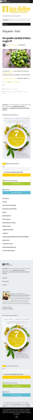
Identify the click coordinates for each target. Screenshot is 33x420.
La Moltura (5, 233)
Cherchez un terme (16, 192)
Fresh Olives (6, 73)
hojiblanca (10, 91)
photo (21, 91)
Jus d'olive (5, 104)
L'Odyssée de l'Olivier (7, 229)
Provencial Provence (7, 243)
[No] (31, 414)
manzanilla (16, 91)
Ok (16, 417)
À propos (4, 278)
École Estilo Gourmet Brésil (9, 208)
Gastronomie (7, 89)
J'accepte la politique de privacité (13, 172)
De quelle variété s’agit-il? (9, 78)
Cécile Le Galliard (13, 45)
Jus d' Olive (18, 404)
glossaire (4, 108)
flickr (5, 91)
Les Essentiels (14, 89)
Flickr (11, 71)
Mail (3, 166)
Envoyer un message (7, 308)
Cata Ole (4, 202)
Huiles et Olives (6, 226)
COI (29, 298)
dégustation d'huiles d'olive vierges (19, 295)
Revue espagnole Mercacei (9, 247)
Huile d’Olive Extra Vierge (8, 222)
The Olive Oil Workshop (8, 250)
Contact (4, 285)
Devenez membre (16, 183)
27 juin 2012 (22, 45)
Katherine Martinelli (15, 82)
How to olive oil (6, 219)
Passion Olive (5, 240)
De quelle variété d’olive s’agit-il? (16, 39)
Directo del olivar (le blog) (9, 205)
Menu (6, 24)
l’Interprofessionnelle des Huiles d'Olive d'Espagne (15, 236)
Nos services (5, 281)
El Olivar (4, 212)
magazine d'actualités (18, 106)
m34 (14, 404)
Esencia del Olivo (6, 215)
